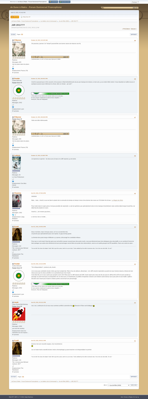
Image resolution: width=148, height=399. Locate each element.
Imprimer (134, 34)
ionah (16, 302)
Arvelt (16, 226)
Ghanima (17, 193)
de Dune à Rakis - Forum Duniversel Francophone (36, 7)
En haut (13, 376)
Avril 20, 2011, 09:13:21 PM (38, 302)
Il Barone (17, 40)
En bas (13, 34)
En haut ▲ (136, 397)
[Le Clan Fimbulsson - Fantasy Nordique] (13, 181)
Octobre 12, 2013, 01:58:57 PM (39, 155)
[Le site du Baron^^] (13, 68)
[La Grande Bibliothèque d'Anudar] (13, 107)
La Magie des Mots (117, 200)
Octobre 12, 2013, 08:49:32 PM (39, 78)
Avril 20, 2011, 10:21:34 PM (38, 263)
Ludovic (17, 155)
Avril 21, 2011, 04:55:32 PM (38, 226)
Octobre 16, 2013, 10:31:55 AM (39, 40)
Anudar (17, 78)
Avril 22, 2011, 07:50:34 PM (38, 193)
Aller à (105, 385)
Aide (122, 397)
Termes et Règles (128, 397)
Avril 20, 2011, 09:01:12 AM (38, 340)
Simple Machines (28, 397)
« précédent (126, 29)
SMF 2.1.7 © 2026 (19, 397)
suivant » (134, 29)
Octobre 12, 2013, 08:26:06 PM (39, 117)
